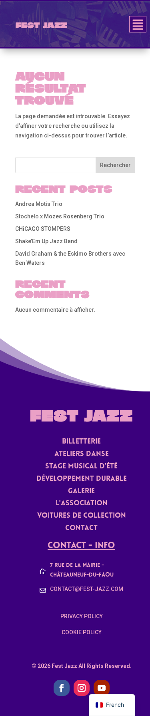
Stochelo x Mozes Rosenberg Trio (59, 216)
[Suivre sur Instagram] (82, 688)
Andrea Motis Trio (38, 204)
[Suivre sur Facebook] (62, 688)
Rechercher (115, 165)
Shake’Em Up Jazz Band (46, 241)
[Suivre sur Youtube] (102, 688)
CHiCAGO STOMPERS (42, 229)
